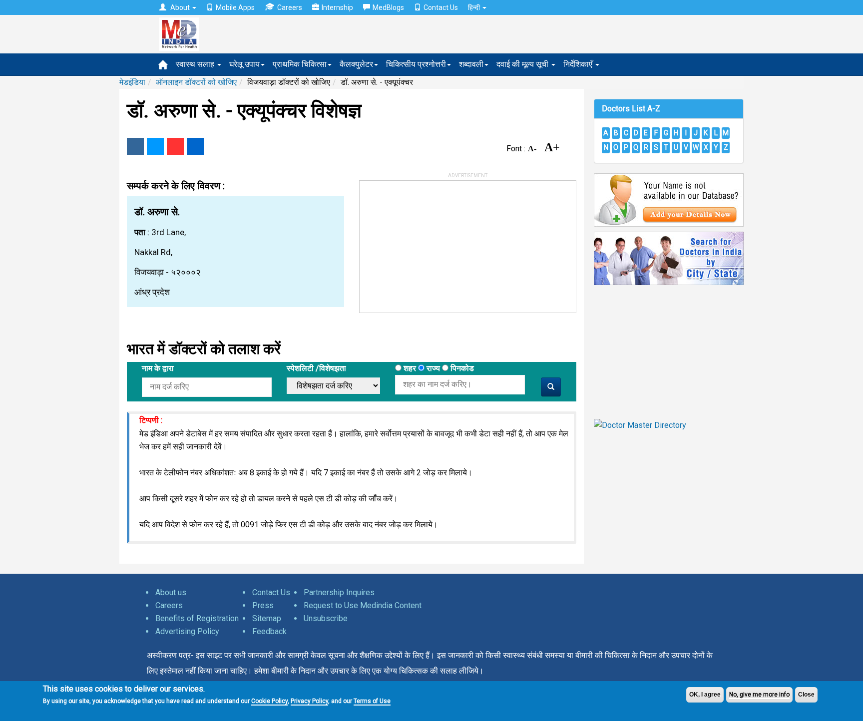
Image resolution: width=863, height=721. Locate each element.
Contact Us (441, 7)
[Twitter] (155, 146)
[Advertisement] (434, 243)
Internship (337, 7)
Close (806, 694)
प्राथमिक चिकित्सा (300, 64)
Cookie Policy (269, 701)
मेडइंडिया (132, 82)
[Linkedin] (195, 146)
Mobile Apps (235, 7)
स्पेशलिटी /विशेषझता (316, 368)
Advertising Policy (187, 631)
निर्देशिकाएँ (578, 64)
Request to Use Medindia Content (363, 605)
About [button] (180, 7)
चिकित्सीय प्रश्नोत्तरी (416, 64)
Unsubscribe (326, 618)
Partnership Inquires (339, 592)
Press (263, 605)
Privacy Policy (309, 701)
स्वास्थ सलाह (196, 64)
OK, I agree (705, 694)
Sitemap (266, 618)
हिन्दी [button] (474, 7)
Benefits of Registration (197, 618)
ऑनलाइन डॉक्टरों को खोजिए (196, 82)
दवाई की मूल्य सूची (523, 64)
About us (170, 592)
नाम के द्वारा (158, 368)
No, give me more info (759, 694)
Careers (289, 7)
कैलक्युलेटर (356, 64)
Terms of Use (372, 701)
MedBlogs (388, 7)
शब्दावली (471, 64)
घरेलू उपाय (244, 64)
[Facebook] (135, 146)
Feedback (269, 631)
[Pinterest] (175, 146)
